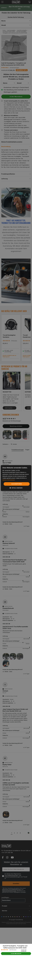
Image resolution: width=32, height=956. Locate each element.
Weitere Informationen (8, 480)
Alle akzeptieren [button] (16, 484)
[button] (16, 488)
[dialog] (16, 478)
